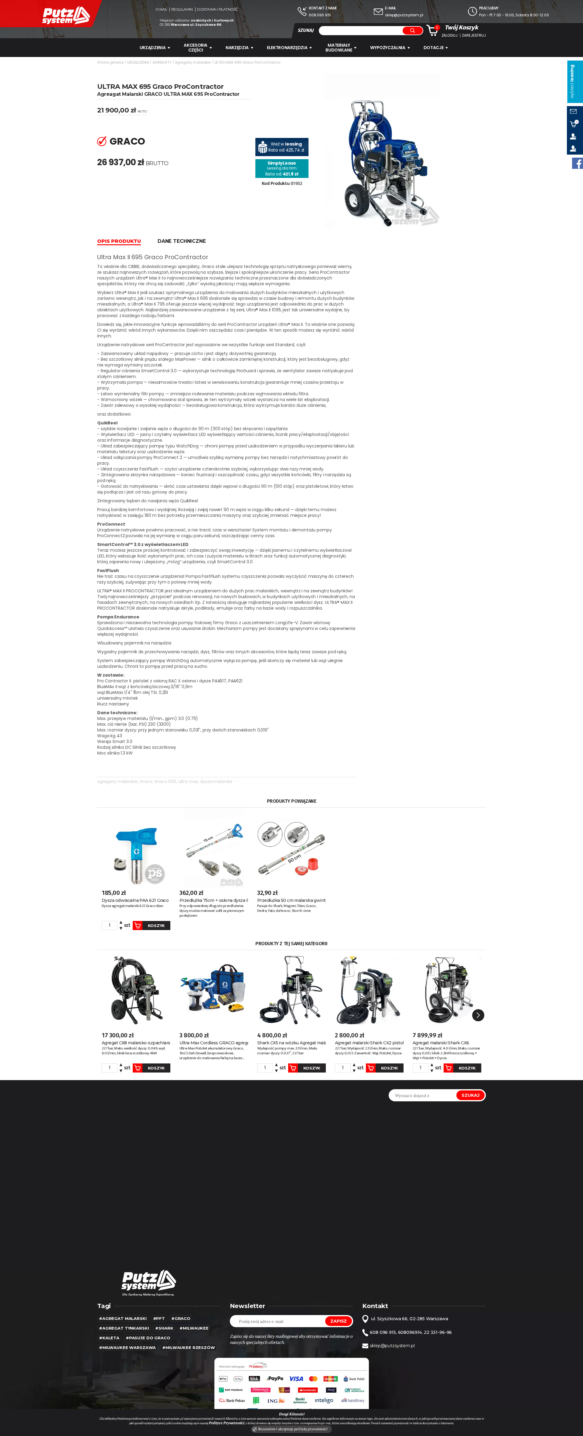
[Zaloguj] (575, 136)
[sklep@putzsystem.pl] (575, 112)
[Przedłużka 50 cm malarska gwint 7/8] (291, 848)
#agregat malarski (123, 1318)
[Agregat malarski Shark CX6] (447, 990)
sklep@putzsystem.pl (404, 15)
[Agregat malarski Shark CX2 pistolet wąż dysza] (369, 990)
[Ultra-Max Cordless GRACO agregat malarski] (213, 990)
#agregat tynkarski (124, 1328)
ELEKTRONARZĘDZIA (287, 48)
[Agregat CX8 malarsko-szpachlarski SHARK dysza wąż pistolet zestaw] (136, 990)
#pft (159, 1318)
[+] (121, 923)
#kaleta (109, 1337)
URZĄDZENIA (153, 48)
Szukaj (470, 1095)
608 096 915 (320, 15)
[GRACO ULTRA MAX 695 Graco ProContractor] (382, 151)
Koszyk (156, 925)
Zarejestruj (474, 35)
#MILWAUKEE (194, 1328)
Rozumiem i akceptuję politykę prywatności (292, 1429)
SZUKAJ (305, 30)
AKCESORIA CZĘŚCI (195, 47)
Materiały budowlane (339, 47)
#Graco (180, 1318)
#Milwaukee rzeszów (188, 1347)
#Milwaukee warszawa (127, 1347)
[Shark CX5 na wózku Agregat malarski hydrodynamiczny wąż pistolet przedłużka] (291, 990)
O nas (161, 9)
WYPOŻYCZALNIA (387, 48)
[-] (121, 928)
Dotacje (434, 48)
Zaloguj (450, 35)
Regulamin (182, 9)
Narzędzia (237, 48)
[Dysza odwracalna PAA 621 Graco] (136, 848)
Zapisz (338, 1321)
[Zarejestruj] (575, 148)
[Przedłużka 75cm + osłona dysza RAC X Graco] (213, 848)
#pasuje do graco (148, 1337)
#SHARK (164, 1328)
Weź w (286, 144)
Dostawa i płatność (217, 9)
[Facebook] (577, 163)
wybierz (572, 82)
